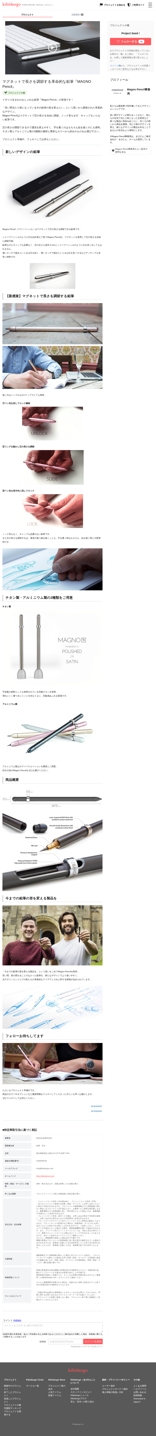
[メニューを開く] (150, 5)
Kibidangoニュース (80, 1395)
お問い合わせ (139, 1392)
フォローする (132, 41)
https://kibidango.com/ (45, 1176)
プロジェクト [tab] (27, 14)
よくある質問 (139, 1386)
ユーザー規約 (108, 1386)
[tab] (78, 14)
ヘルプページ (139, 1389)
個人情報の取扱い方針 (112, 1392)
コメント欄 (115, 65)
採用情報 (137, 1395)
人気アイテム (54, 1392)
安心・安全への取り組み (82, 1401)
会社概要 (75, 1389)
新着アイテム (54, 1395)
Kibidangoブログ (79, 1398)
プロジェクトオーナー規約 (115, 1389)
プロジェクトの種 (12, 1405)
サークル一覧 (32, 1386)
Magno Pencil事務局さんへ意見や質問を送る (131, 150)
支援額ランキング (12, 1408)
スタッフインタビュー (81, 1392)
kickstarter (96, 1106)
